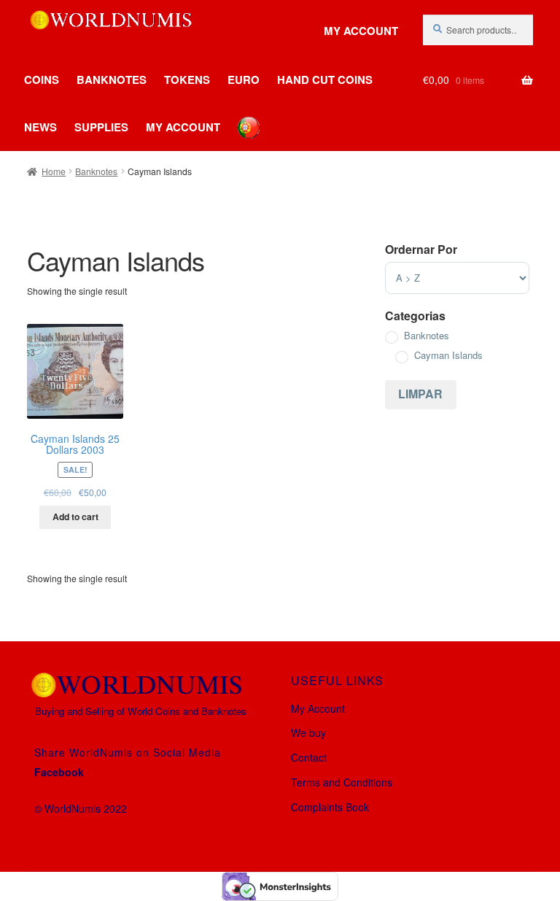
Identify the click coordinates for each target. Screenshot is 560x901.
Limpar (420, 393)
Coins (41, 79)
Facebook (59, 772)
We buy (308, 732)
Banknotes (112, 79)
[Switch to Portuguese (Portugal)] (237, 116)
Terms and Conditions (341, 782)
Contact (309, 757)
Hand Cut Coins (325, 79)
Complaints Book (330, 807)
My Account (361, 31)
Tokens (187, 79)
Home (54, 171)
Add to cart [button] (75, 516)
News (40, 127)
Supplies (101, 127)
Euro (244, 79)
